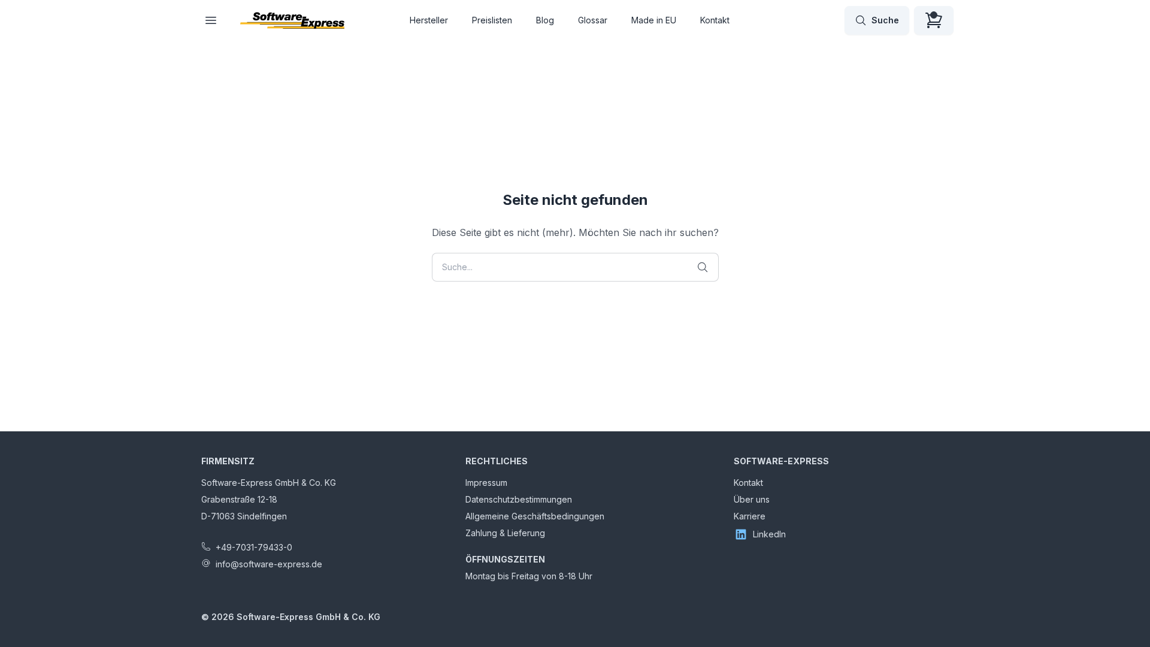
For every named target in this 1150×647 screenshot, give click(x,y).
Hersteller (429, 20)
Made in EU (653, 20)
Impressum (486, 482)
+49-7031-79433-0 (254, 547)
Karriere (749, 516)
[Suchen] (703, 267)
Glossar (592, 20)
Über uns (752, 499)
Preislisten (492, 20)
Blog (545, 20)
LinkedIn (769, 534)
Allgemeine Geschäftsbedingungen (534, 516)
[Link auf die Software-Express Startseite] (292, 20)
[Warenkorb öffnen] (934, 20)
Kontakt (715, 20)
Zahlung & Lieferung (505, 533)
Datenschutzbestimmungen (518, 499)
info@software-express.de (269, 564)
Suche (885, 20)
